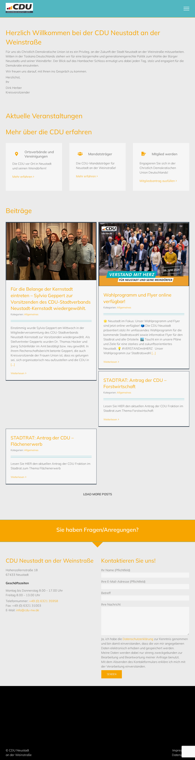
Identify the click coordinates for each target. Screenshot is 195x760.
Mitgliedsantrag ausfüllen (157, 181)
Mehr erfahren (22, 177)
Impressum (180, 750)
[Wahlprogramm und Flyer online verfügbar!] (144, 254)
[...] (13, 364)
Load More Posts (97, 494)
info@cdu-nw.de (27, 610)
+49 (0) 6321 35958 (43, 601)
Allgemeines (31, 314)
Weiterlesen (17, 373)
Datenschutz (180, 755)
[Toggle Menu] (186, 8)
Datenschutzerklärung (138, 639)
